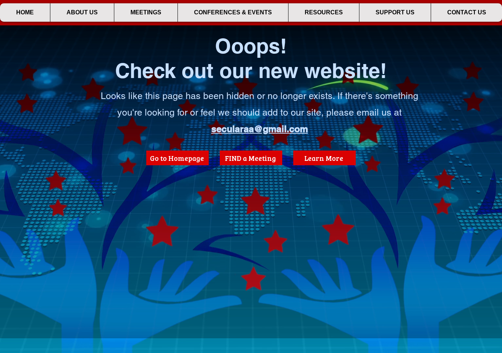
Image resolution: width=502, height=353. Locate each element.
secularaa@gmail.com (259, 128)
